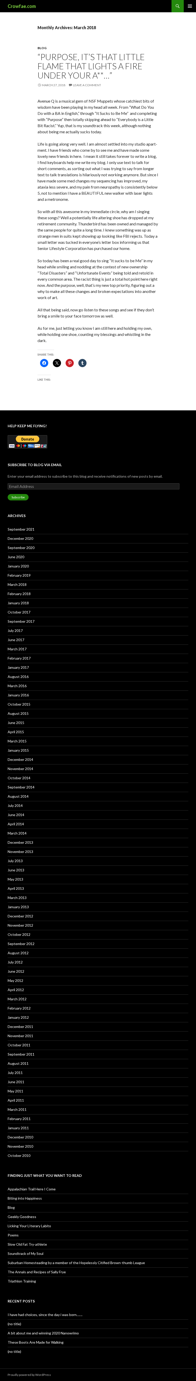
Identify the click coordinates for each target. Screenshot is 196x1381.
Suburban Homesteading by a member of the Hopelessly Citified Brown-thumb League (76, 1263)
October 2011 (19, 1045)
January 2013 (18, 907)
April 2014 (16, 824)
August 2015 (18, 713)
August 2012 (18, 953)
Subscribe (18, 497)
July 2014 (15, 805)
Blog (42, 48)
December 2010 (20, 1137)
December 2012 (20, 916)
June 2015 (16, 722)
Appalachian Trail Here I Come (32, 1189)
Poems (13, 1235)
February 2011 (19, 1118)
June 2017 (16, 640)
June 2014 (16, 815)
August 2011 (18, 1063)
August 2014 (18, 796)
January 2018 (18, 603)
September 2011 (21, 1054)
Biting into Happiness (25, 1198)
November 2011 (20, 1036)
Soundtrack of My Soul (25, 1253)
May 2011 (15, 1091)
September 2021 (21, 529)
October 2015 (19, 704)
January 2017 (18, 667)
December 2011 (20, 1026)
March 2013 (17, 897)
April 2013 (16, 888)
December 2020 (20, 538)
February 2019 (19, 575)
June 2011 (16, 1082)
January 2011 (18, 1128)
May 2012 (15, 980)
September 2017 (21, 621)
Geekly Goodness (22, 1216)
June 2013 (16, 870)
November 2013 (20, 851)
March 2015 (17, 741)
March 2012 (17, 999)
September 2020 (21, 547)
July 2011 (15, 1072)
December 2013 (20, 842)
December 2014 (20, 759)
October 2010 (19, 1155)
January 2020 (18, 566)
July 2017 (15, 630)
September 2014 (21, 787)
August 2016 (18, 676)
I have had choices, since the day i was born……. (45, 1314)
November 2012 (20, 925)
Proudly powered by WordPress (29, 1375)
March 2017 (17, 649)
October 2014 (19, 778)
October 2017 (19, 612)
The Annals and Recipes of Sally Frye (37, 1272)
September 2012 (21, 943)
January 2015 (18, 750)
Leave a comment (87, 85)
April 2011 (16, 1100)
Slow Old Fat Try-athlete (27, 1244)
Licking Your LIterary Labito (29, 1226)
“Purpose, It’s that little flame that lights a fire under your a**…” (91, 66)
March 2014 (17, 833)
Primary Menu (190, 6)
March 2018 (17, 584)
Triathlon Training (22, 1281)
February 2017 (19, 658)
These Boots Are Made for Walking (36, 1342)
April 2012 (16, 990)
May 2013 (15, 879)
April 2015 (16, 732)
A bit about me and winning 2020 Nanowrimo (43, 1333)
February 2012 (19, 1008)
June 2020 (16, 557)
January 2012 (18, 1017)
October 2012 (19, 934)
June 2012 (16, 971)
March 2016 (17, 686)
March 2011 (17, 1109)
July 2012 (15, 962)
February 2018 (19, 593)
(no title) (14, 1324)
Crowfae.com (22, 6)
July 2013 (15, 861)
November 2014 (20, 768)
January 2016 (18, 695)
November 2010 (20, 1146)
